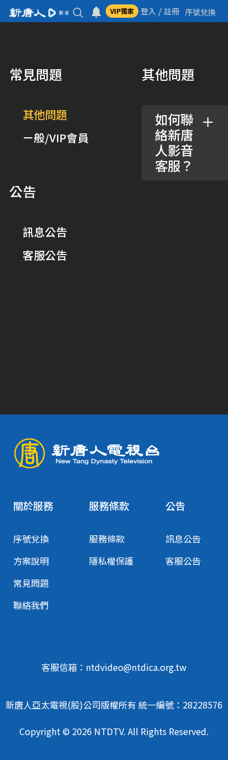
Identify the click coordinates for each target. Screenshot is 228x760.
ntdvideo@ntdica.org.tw (136, 667)
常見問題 (31, 583)
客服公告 (45, 255)
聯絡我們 (31, 605)
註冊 (171, 11)
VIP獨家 (122, 10)
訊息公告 (45, 232)
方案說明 (31, 560)
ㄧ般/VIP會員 (56, 138)
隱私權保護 (111, 560)
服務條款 (107, 538)
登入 (148, 11)
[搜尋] (78, 11)
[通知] (96, 11)
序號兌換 (31, 538)
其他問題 (45, 114)
